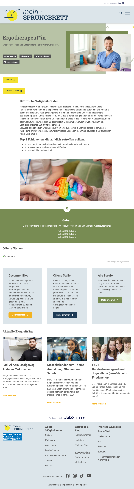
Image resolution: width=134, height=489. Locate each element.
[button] (122, 13)
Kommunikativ (42, 56)
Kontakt (101, 452)
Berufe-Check (104, 431)
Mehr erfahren (9, 395)
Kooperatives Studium (55, 455)
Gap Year (49, 465)
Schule (48, 435)
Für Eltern (79, 440)
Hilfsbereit (26, 56)
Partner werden (82, 457)
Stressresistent (11, 62)
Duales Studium (52, 450)
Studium (49, 460)
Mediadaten (80, 462)
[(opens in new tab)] (12, 437)
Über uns (102, 446)
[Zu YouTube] (88, 476)
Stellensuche (104, 436)
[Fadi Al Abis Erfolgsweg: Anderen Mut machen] (22, 349)
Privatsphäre (80, 485)
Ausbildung (50, 445)
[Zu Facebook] (67, 476)
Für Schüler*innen (83, 435)
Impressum (67, 485)
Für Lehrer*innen (82, 445)
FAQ (100, 441)
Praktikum (50, 440)
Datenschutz (53, 485)
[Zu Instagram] (74, 476)
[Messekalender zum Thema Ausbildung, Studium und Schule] (67, 349)
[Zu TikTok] (81, 476)
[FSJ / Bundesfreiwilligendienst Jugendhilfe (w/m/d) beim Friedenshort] (111, 349)
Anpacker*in (10, 56)
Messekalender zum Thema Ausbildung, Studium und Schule (65, 369)
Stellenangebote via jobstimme (118, 262)
